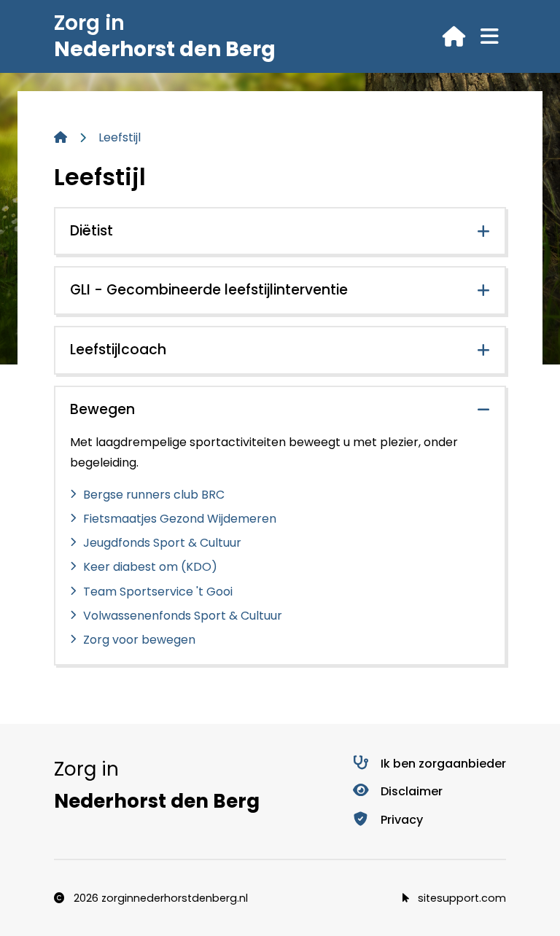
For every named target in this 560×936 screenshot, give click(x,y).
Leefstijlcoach (118, 349)
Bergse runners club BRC (154, 494)
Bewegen (102, 409)
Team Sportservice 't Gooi (158, 591)
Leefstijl (119, 137)
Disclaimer (412, 791)
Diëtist (91, 231)
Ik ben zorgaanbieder (443, 763)
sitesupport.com (460, 898)
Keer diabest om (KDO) (150, 566)
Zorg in (165, 36)
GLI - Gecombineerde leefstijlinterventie (209, 290)
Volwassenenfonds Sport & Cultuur (182, 615)
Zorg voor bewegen (139, 639)
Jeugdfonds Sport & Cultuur (162, 542)
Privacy (402, 819)
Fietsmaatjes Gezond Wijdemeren (179, 518)
